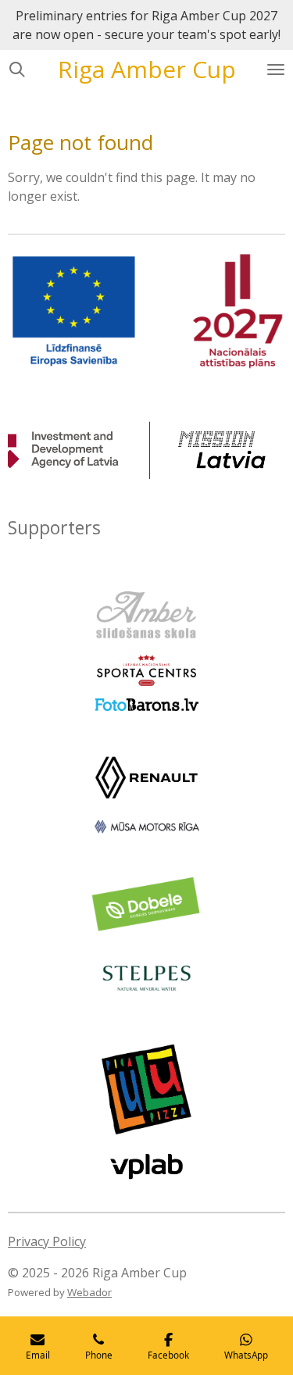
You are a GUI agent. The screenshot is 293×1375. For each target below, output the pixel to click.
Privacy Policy (47, 1241)
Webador (89, 1292)
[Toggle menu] (276, 69)
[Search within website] (17, 69)
